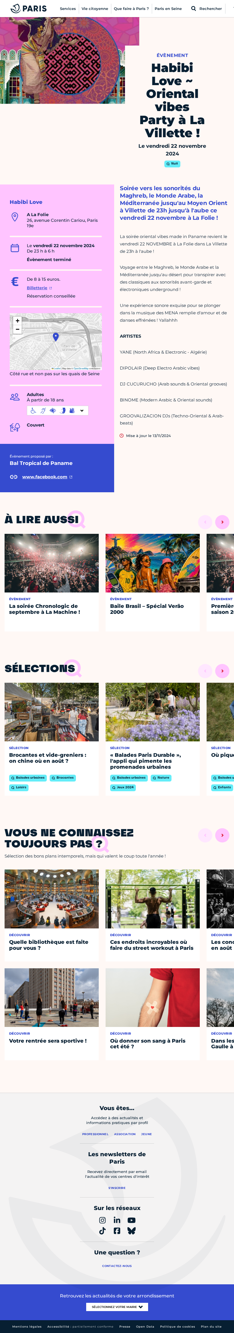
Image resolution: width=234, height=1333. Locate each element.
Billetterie (37, 287)
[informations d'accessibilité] (57, 410)
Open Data (145, 1326)
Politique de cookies (177, 1326)
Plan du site (211, 1326)
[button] (56, 337)
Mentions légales (27, 1326)
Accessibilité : (80, 1326)
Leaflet (57, 368)
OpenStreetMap (81, 368)
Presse (124, 1326)
